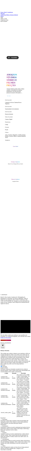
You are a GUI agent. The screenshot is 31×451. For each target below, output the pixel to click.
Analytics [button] (3, 431)
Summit (3, 188)
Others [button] (2, 444)
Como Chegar (5, 205)
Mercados (4, 195)
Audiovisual (3, 14)
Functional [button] (3, 418)
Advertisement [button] (4, 437)
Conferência (10, 12)
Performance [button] (3, 424)
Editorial (16, 14)
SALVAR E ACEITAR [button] (6, 449)
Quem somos (4, 184)
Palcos (2, 16)
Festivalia (4, 198)
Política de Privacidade (6, 337)
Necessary (4, 366)
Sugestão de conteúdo (8, 202)
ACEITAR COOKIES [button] (6, 340)
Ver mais (9, 95)
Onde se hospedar (6, 208)
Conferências (5, 191)
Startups (12, 14)
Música (8, 14)
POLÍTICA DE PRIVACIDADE (8, 212)
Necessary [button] (3, 365)
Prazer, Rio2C (4, 12)
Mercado (3, 13)
